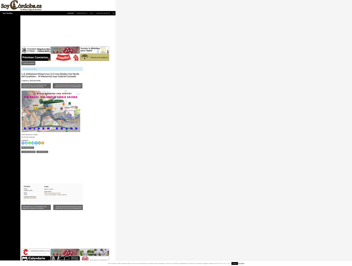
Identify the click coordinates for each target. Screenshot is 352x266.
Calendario (70, 13)
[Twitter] (26, 142)
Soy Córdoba (7, 13)
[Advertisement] (66, 30)
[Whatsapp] (29, 142)
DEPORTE (26, 198)
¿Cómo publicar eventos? (103, 13)
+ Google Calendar (28, 151)
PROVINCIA (33, 198)
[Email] (39, 142)
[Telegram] (32, 142)
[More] (42, 142)
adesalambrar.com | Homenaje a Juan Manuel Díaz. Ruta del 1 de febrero (34, 86)
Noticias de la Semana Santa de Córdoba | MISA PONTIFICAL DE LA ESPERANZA (68, 86)
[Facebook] (22, 142)
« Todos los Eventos (28, 63)
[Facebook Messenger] (36, 142)
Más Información (27, 147)
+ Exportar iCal (42, 151)
